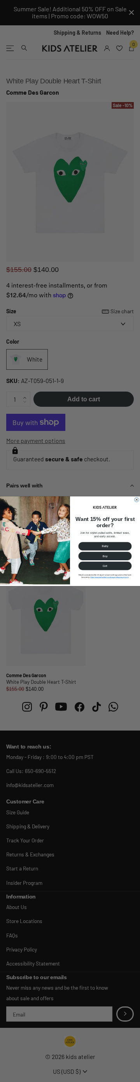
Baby (105, 545)
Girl (105, 565)
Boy (105, 556)
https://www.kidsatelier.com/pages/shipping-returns (109, 577)
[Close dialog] (137, 499)
